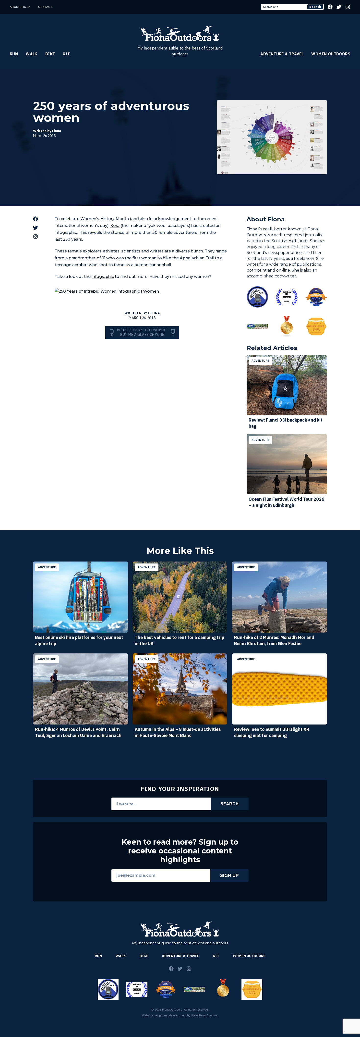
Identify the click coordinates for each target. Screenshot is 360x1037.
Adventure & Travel (281, 53)
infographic (103, 276)
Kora (115, 225)
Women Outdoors (330, 53)
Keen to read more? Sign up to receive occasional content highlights (180, 851)
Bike (50, 53)
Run (14, 53)
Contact (45, 7)
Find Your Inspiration (180, 789)
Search (315, 7)
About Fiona (20, 7)
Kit (66, 53)
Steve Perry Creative (204, 1015)
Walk (31, 53)
